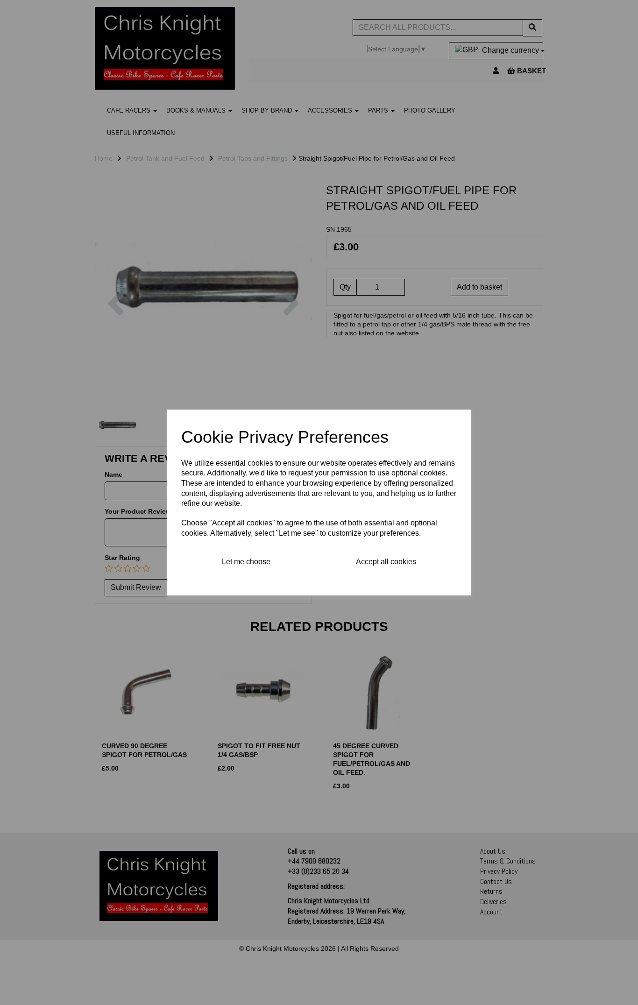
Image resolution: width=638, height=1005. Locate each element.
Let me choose (246, 562)
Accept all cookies (386, 562)
